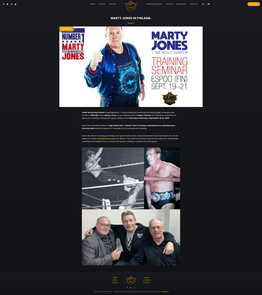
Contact (194, 4)
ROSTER (115, 283)
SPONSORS (147, 280)
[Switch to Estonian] (203, 4)
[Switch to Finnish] (209, 4)
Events (102, 4)
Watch (169, 4)
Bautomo (165, 291)
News (92, 4)
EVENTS (115, 280)
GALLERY (147, 278)
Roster (112, 4)
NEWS (115, 278)
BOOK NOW (254, 4)
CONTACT (147, 283)
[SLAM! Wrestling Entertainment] (131, 6)
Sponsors (181, 4)
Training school (154, 4)
